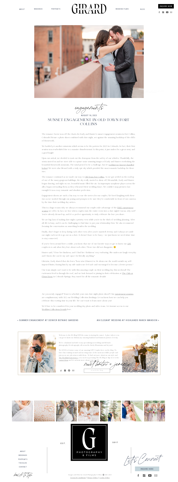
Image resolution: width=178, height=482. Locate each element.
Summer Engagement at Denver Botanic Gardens (48, 320)
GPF (129, 244)
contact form (63, 360)
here (61, 289)
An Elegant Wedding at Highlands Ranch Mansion (127, 320)
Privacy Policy (92, 478)
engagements (89, 106)
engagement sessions (124, 294)
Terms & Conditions (78, 478)
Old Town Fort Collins (94, 177)
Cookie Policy (104, 478)
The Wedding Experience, (68, 358)
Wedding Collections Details (54, 310)
